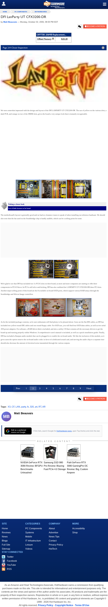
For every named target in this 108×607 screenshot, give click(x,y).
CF (13, 407)
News (5, 536)
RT (40, 407)
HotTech (53, 549)
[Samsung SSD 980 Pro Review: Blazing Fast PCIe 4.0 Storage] (50, 452)
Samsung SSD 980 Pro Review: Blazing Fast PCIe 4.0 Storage (55, 465)
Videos (28, 549)
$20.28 (64, 39)
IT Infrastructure (33, 540)
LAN (18, 407)
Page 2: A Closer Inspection (15, 47)
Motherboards (41, 11)
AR (44, 407)
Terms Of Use (82, 605)
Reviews (6, 532)
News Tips (54, 536)
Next (88, 388)
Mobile (28, 536)
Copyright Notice (64, 605)
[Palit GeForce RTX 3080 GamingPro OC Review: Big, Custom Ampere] (73, 452)
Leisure (29, 545)
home (5, 11)
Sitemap (6, 549)
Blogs (5, 540)
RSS (9, 569)
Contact (53, 540)
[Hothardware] (54, 4)
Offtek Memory (44, 39)
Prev (18, 388)
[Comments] (80, 26)
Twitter (10, 557)
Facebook (12, 561)
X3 (9, 407)
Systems (29, 532)
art (36, 407)
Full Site (6, 545)
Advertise (53, 532)
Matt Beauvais (23, 413)
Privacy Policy (56, 545)
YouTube (11, 565)
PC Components (21, 11)
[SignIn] (5, 3)
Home (5, 528)
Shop (75, 532)
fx (28, 407)
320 (32, 407)
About (52, 528)
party (23, 407)
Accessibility (78, 528)
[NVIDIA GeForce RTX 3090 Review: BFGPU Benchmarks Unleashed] (27, 452)
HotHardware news (64, 431)
